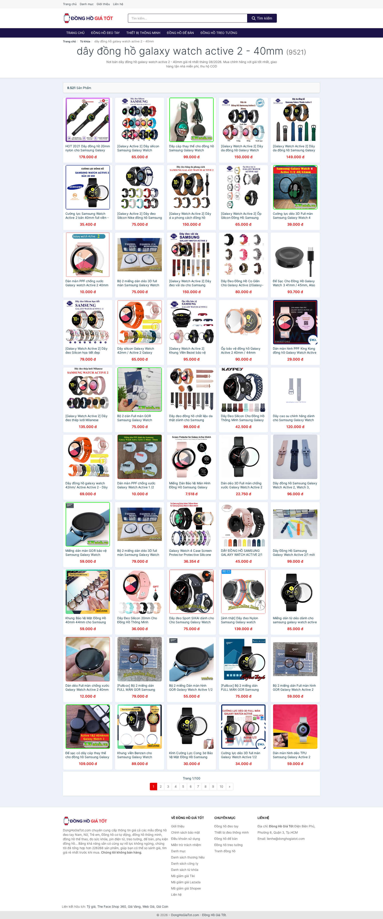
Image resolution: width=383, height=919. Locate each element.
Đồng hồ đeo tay (105, 33)
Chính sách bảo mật (185, 832)
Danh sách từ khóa (184, 870)
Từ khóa (85, 41)
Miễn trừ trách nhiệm (186, 845)
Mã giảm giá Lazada (186, 882)
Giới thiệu (103, 4)
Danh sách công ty (184, 863)
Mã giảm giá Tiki (183, 876)
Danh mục (87, 4)
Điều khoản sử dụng (185, 838)
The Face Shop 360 (111, 906)
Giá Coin (162, 906)
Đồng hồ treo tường (219, 33)
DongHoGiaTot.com (185, 915)
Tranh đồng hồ (224, 851)
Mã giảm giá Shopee (186, 888)
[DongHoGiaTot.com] (88, 18)
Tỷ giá (91, 906)
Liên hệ (118, 4)
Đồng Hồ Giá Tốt (214, 915)
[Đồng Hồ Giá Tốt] (85, 821)
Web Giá (148, 906)
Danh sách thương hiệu (188, 857)
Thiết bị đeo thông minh (231, 832)
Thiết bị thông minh (143, 33)
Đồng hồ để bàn (180, 33)
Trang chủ (70, 4)
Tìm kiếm (264, 18)
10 (221, 786)
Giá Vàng (134, 906)
